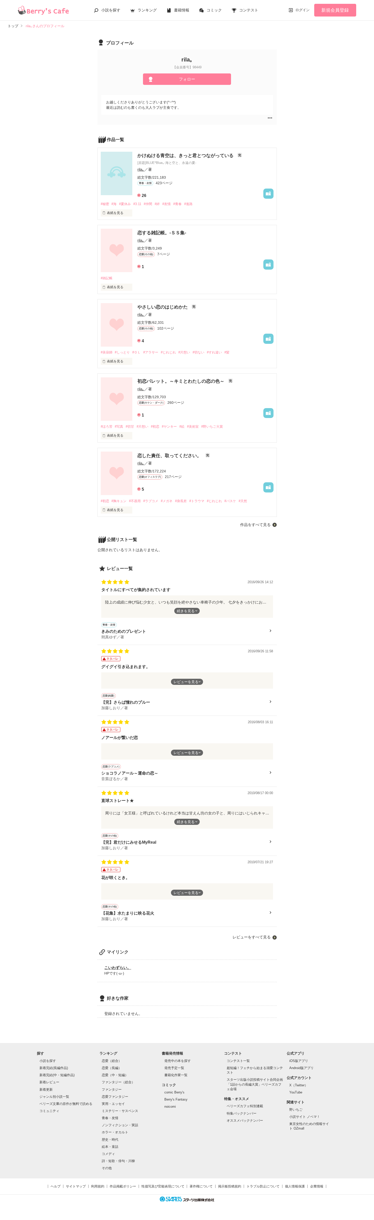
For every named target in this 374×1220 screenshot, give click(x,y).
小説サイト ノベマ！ (304, 1117)
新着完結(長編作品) (53, 1068)
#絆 (157, 204)
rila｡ (140, 169)
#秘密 (105, 204)
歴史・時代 (110, 1139)
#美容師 (106, 352)
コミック (214, 10)
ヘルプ (56, 1186)
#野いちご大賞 (212, 426)
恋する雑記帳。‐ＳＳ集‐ (161, 232)
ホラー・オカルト (115, 1132)
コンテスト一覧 (238, 1061)
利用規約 (97, 1186)
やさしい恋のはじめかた (163, 307)
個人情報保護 (295, 1186)
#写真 (119, 426)
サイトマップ (76, 1186)
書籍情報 (181, 10)
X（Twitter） (298, 1085)
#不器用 (135, 501)
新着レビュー (49, 1082)
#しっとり (122, 352)
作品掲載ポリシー (123, 1186)
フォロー (187, 79)
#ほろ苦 (106, 426)
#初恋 (155, 426)
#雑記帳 (106, 278)
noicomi (170, 1106)
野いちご (296, 1109)
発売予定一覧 (174, 1068)
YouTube (295, 1092)
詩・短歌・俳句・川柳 (118, 1161)
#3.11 (137, 204)
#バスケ (230, 501)
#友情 (166, 204)
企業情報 (316, 1186)
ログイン (302, 10)
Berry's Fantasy (176, 1099)
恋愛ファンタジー (115, 1097)
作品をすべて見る (255, 524)
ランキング (147, 10)
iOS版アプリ (298, 1061)
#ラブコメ (150, 501)
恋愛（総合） (112, 1061)
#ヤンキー (169, 426)
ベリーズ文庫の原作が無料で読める (65, 1104)
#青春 (177, 204)
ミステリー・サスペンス (120, 1111)
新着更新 (46, 1089)
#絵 (181, 426)
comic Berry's (174, 1092)
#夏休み (125, 204)
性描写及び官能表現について (162, 1186)
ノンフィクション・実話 (120, 1125)
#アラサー (150, 352)
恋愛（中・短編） (115, 1075)
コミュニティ (49, 1111)
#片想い (184, 352)
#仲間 (148, 204)
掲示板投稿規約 (229, 1186)
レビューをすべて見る (252, 937)
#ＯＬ (136, 352)
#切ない (198, 352)
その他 (107, 1168)
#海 (114, 204)
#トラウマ (196, 501)
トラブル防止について (263, 1186)
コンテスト (248, 10)
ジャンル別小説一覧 (54, 1097)
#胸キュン (118, 501)
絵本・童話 (110, 1147)
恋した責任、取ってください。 (170, 455)
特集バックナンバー (241, 1113)
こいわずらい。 (117, 967)
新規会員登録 (335, 10)
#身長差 (181, 501)
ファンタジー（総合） (118, 1082)
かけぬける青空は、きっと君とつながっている (186, 155)
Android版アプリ (301, 1068)
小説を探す (110, 10)
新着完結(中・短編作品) (57, 1075)
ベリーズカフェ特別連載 (245, 1106)
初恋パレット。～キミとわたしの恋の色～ (181, 381)
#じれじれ (168, 352)
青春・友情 (110, 1118)
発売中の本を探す (177, 1061)
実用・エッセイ (113, 1104)
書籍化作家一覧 (176, 1075)
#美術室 (193, 426)
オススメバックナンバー (245, 1120)
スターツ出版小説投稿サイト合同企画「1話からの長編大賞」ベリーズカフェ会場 (255, 1084)
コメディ (108, 1154)
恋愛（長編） (112, 1068)
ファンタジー (112, 1089)
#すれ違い (214, 352)
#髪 (226, 352)
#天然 (243, 501)
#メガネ (166, 501)
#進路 (188, 204)
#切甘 (130, 426)
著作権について (201, 1186)
